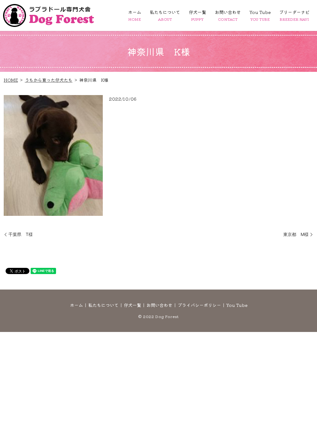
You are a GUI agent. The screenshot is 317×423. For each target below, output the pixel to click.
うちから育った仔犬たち (48, 80)
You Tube (260, 15)
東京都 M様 (296, 234)
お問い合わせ (228, 15)
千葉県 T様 (20, 234)
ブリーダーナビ (294, 15)
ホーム (134, 15)
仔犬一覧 (197, 15)
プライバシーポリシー (199, 305)
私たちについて (165, 15)
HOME (11, 80)
